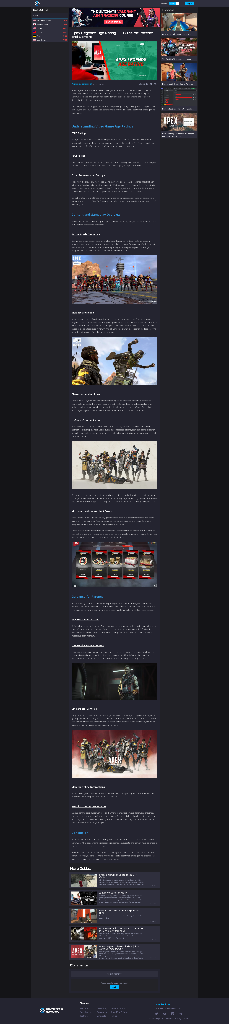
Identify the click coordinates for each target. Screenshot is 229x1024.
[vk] (155, 84)
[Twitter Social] (156, 1014)
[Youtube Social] (164, 1014)
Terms (185, 1018)
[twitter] (151, 84)
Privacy (178, 1018)
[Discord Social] (172, 1014)
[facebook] (147, 84)
